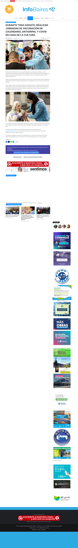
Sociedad (47, 18)
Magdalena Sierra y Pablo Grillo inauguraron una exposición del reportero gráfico (42, 216)
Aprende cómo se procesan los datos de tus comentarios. (31, 202)
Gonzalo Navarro (9, 38)
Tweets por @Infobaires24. (57, 460)
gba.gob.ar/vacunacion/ (12, 130)
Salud (15, 22)
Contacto (39, 529)
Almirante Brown (18, 157)
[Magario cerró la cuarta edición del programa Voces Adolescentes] (12, 210)
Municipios (30, 18)
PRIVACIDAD (34, 529)
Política (25, 18)
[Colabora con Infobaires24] (28, 149)
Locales (7, 22)
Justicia (42, 18)
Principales (20, 18)
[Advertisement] (34, 540)
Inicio (16, 18)
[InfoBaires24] (39, 9)
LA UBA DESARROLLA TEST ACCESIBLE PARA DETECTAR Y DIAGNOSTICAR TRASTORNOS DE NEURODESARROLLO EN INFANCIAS (27, 217)
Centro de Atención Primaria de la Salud (33, 157)
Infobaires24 (43, 529)
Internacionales (36, 18)
